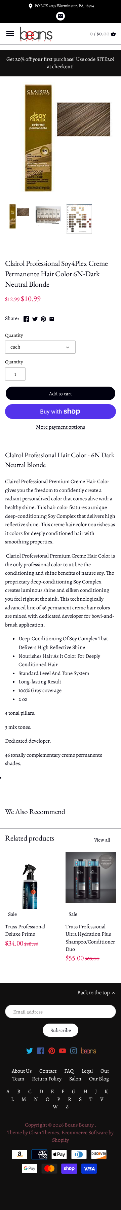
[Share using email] (51, 317)
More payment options (60, 427)
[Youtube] (62, 1050)
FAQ (69, 1071)
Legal (87, 1071)
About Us (22, 1071)
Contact (47, 1071)
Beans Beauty (80, 1125)
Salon (75, 1078)
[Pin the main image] (43, 317)
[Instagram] (73, 1050)
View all (102, 840)
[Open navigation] (10, 34)
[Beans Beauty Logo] (88, 1050)
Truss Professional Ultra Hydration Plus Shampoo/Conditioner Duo (90, 938)
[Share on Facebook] (26, 317)
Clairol (12, 248)
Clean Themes (44, 1132)
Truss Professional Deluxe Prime (25, 930)
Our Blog (99, 1078)
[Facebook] (40, 1050)
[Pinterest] (51, 1050)
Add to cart (60, 393)
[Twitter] (29, 1050)
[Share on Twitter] (35, 317)
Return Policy (47, 1078)
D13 (27, 248)
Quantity (14, 335)
